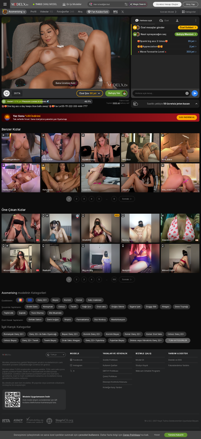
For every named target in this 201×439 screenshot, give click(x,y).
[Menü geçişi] (5, 4)
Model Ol (140, 360)
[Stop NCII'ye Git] (64, 421)
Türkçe (53, 355)
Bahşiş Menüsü (185, 34)
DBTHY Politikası (110, 371)
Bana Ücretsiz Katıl (65, 83)
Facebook (77, 360)
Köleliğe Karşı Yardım (112, 387)
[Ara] (126, 4)
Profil (33, 11)
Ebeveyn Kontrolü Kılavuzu (115, 382)
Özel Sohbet (186, 27)
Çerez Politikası (110, 376)
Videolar (46, 11)
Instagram (77, 365)
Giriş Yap (190, 4)
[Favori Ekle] (6, 93)
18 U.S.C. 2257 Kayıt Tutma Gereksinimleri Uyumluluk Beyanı (171, 421)
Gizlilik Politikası (110, 360)
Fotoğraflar (65, 11)
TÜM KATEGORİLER (177, 340)
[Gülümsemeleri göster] (187, 93)
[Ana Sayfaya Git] (20, 4)
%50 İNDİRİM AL (187, 117)
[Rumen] (20, 300)
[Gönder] (195, 93)
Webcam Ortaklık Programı (148, 371)
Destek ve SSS (175, 360)
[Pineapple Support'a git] (49, 421)
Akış (80, 11)
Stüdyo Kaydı (142, 365)
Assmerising (9, 292)
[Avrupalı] (30, 300)
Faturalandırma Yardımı (178, 365)
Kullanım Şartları (110, 365)
